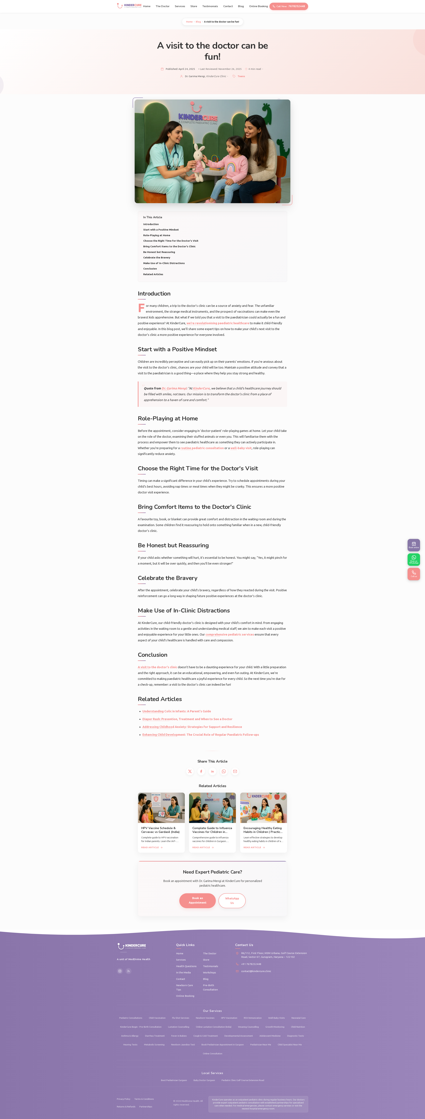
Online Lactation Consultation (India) (213, 1026)
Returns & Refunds (126, 1106)
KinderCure (201, 388)
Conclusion (150, 268)
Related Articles (153, 274)
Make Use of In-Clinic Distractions (164, 263)
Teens (241, 76)
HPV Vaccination (229, 1018)
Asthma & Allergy (129, 1035)
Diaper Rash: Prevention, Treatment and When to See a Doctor (187, 719)
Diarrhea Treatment (155, 1035)
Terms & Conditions (144, 1099)
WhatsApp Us (232, 900)
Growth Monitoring (274, 1026)
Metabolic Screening (154, 1044)
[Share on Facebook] (201, 771)
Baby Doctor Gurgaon (204, 1080)
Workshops (209, 972)
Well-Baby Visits (276, 1018)
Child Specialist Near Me (290, 1044)
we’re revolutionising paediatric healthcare (218, 323)
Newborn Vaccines (205, 1018)
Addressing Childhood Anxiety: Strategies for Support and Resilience (192, 726)
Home (146, 6)
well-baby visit (241, 448)
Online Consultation (212, 1053)
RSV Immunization (253, 1018)
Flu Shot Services (180, 1018)
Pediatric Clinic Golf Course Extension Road (243, 1080)
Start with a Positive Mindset (161, 229)
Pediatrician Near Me (260, 1044)
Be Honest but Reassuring (159, 252)
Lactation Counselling (178, 1026)
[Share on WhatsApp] (224, 771)
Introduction (151, 224)
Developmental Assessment (238, 1035)
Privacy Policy (123, 1099)
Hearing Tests (130, 1044)
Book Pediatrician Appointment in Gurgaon (223, 1044)
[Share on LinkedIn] (212, 771)
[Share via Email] (235, 771)
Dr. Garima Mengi (174, 388)
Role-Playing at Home (156, 235)
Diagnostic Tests (295, 1035)
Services (180, 6)
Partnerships (145, 1106)
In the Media (183, 972)
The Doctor (163, 6)
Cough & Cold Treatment (205, 1035)
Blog (241, 6)
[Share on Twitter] (190, 771)
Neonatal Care (299, 1018)
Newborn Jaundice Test (183, 1044)
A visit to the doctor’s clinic (157, 667)
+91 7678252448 (251, 964)
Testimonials (210, 6)
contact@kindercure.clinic (256, 971)
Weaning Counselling (248, 1026)
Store (193, 6)
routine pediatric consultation (202, 448)
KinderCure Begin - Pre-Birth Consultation (141, 1026)
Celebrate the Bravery (156, 257)
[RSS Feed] (128, 971)
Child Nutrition (298, 1026)
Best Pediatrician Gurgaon (174, 1080)
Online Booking (258, 6)
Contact (228, 6)
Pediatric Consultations (130, 1018)
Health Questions (186, 966)
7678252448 (291, 6)
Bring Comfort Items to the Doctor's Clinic (169, 246)
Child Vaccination (157, 1018)
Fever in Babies (179, 1035)
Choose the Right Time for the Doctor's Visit (170, 240)
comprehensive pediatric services (230, 634)
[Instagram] (120, 971)
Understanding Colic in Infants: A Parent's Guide (176, 711)
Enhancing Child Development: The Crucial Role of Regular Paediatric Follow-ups (200, 734)
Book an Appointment (197, 900)
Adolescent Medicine (270, 1035)
